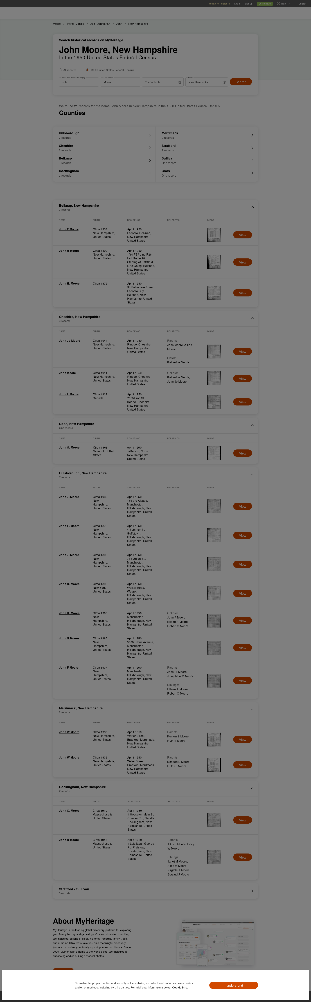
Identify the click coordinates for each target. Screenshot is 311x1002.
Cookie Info (179, 987)
